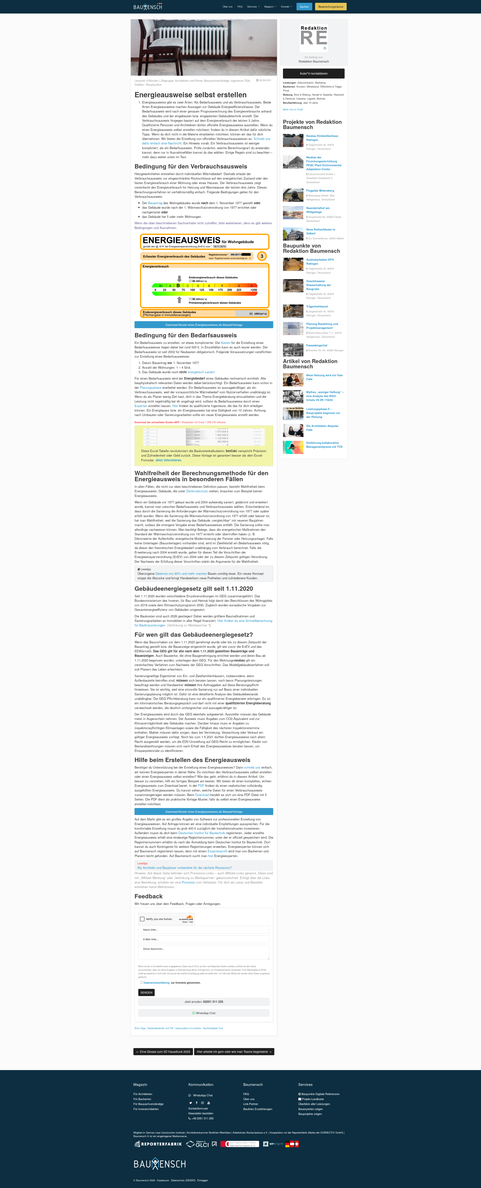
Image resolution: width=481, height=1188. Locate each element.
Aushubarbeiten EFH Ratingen (320, 262)
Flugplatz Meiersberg (320, 190)
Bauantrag (155, 202)
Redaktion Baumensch (314, 61)
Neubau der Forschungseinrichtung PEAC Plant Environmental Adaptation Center (323, 163)
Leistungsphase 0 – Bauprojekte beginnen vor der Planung (323, 413)
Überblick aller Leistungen (314, 1104)
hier (210, 855)
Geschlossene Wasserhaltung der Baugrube (318, 285)
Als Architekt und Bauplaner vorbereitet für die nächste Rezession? (184, 867)
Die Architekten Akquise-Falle (322, 428)
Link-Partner (250, 1104)
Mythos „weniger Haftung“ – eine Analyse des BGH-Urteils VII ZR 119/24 (325, 396)
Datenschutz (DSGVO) (183, 1180)
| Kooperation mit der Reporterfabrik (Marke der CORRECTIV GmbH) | (306, 1132)
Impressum (163, 1180)
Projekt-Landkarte (312, 1099)
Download (202, 794)
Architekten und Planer (189, 80)
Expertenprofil (217, 851)
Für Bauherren (142, 1099)
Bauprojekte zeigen (310, 1114)
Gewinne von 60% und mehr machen (181, 573)
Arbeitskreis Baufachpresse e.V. (250, 1132)
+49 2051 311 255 (202, 1118)
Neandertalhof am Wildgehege (318, 210)
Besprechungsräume (330, 6)
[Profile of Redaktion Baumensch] (314, 37)
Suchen (304, 6)
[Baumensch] (148, 4)
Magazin (269, 6)
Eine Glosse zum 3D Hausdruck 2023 (163, 1051)
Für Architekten (142, 1094)
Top (472, 1179)
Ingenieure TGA (240, 80)
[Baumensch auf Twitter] (190, 1103)
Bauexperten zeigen (310, 1109)
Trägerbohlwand (317, 306)
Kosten (225, 342)
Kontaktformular (198, 1108)
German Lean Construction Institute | (166, 1132)
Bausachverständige (216, 80)
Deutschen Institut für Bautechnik (201, 832)
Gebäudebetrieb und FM (160, 1028)
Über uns (228, 6)
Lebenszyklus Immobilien (188, 1028)
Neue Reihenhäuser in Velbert (320, 231)
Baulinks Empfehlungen (257, 1109)
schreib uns (252, 767)
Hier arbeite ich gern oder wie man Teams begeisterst (234, 1051)
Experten (141, 405)
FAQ (239, 6)
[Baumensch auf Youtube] (208, 1103)
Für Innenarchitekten (146, 1109)
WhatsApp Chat (205, 1013)
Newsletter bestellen (200, 1113)
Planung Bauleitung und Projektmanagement (322, 326)
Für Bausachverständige (148, 1104)
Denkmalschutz (197, 491)
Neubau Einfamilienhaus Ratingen (322, 138)
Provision (188, 882)
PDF (201, 785)
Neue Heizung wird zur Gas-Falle (324, 377)
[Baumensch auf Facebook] (196, 1103)
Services (252, 6)
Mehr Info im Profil (293, 109)
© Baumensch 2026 (144, 1180)
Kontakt (285, 6)
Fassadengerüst (316, 345)
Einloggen (202, 1180)
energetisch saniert (201, 371)
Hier (175, 405)
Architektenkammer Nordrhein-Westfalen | (210, 1132)
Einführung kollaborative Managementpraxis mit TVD (324, 445)
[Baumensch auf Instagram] (202, 1103)
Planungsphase (150, 387)
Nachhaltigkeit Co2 (213, 1028)
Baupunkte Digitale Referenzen (320, 1094)
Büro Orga (140, 1028)
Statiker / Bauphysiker (148, 84)
